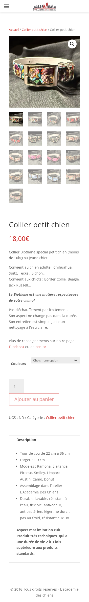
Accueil (14, 29)
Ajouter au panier (34, 399)
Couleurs (18, 363)
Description (26, 439)
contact (42, 346)
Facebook (16, 346)
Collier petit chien (34, 29)
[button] (72, 44)
